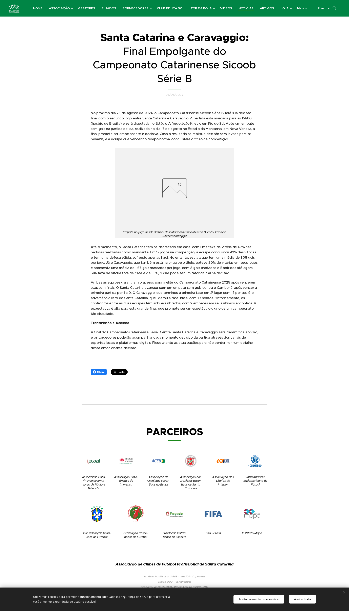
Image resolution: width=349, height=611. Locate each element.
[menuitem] (39, 8)
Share (101, 372)
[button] (327, 8)
